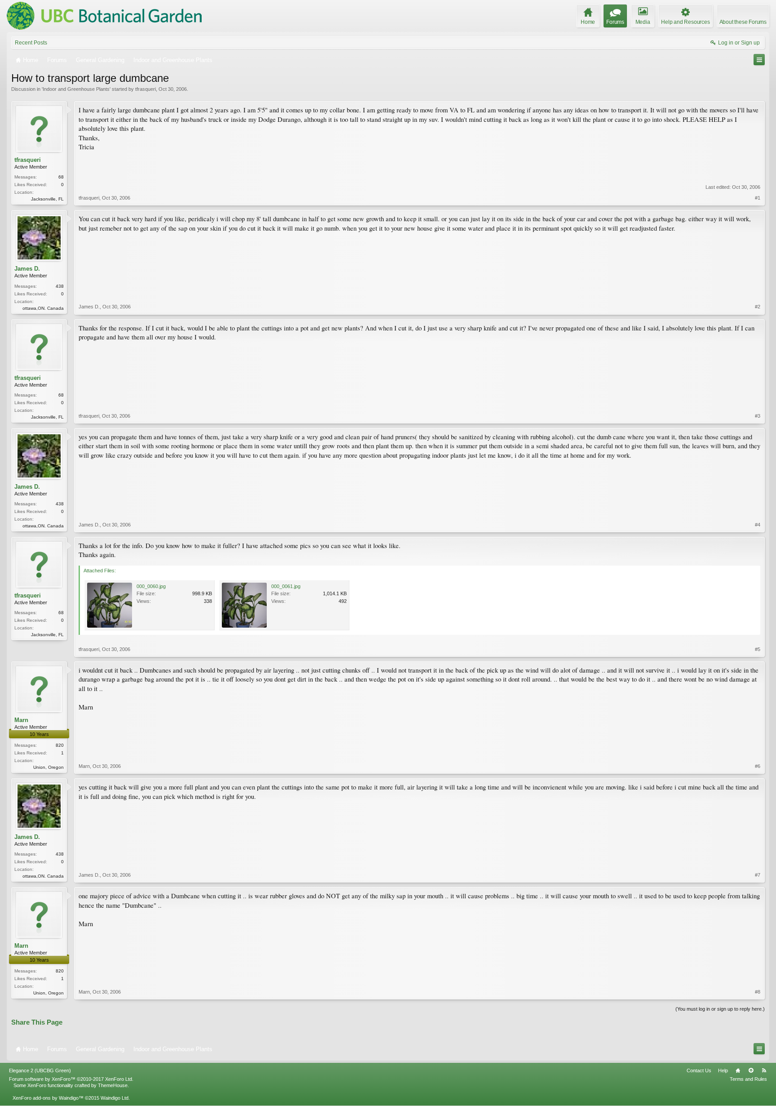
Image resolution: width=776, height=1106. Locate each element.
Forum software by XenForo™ (71, 1079)
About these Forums (743, 22)
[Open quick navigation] (759, 59)
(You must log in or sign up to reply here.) (720, 1009)
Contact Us (699, 1070)
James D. (27, 268)
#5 (757, 649)
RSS (764, 1070)
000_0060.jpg (151, 586)
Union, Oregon (48, 767)
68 (61, 176)
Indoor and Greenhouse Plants (76, 89)
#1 (757, 198)
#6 (757, 766)
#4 (757, 524)
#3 (757, 416)
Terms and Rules (748, 1079)
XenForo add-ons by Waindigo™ (48, 1098)
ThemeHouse (113, 1085)
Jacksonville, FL (47, 198)
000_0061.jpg (285, 586)
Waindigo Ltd (114, 1098)
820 (60, 745)
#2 (757, 306)
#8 (757, 992)
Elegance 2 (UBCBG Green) (40, 1070)
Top (751, 1070)
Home (738, 1070)
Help (723, 1070)
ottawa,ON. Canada (43, 308)
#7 (757, 875)
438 (60, 286)
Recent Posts (31, 43)
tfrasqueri (145, 89)
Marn (21, 720)
